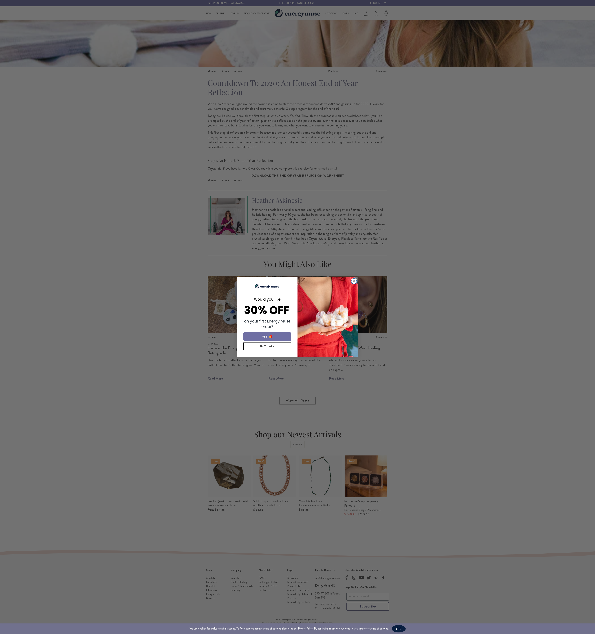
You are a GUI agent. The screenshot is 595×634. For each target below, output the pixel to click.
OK (398, 628)
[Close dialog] (354, 281)
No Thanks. (267, 346)
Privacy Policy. (305, 629)
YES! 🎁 (267, 336)
